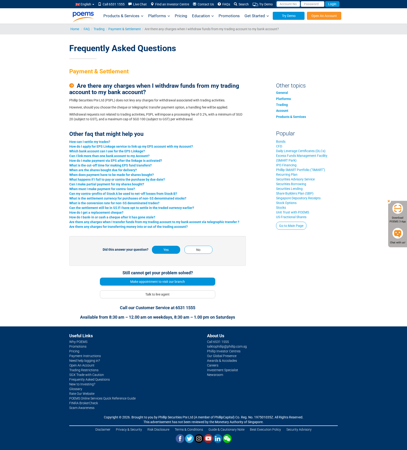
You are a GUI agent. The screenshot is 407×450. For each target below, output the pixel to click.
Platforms (157, 15)
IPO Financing (286, 165)
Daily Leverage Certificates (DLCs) (301, 151)
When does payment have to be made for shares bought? (111, 175)
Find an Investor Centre (171, 4)
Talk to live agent (157, 294)
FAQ (87, 29)
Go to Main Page (291, 226)
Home (74, 29)
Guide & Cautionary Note (226, 429)
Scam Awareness (81, 408)
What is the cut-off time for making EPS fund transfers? (110, 165)
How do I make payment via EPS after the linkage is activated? (115, 160)
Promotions (229, 15)
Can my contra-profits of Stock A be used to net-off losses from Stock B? (123, 194)
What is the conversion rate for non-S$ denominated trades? (114, 203)
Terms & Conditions (189, 429)
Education (201, 15)
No (198, 250)
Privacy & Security (129, 429)
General (282, 93)
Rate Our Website (81, 394)
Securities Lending (289, 189)
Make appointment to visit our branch (157, 281)
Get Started (254, 15)
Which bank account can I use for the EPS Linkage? (107, 151)
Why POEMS (78, 342)
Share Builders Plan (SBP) (294, 193)
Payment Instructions (85, 356)
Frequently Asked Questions (89, 379)
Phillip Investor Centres (223, 351)
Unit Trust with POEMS (292, 212)
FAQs (225, 4)
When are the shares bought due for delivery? (103, 170)
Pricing (181, 15)
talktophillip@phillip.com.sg (227, 346)
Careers (212, 365)
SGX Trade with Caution (86, 375)
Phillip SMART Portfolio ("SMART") (300, 170)
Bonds (280, 141)
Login (332, 4)
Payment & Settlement (124, 29)
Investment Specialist (222, 370)
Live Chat (139, 4)
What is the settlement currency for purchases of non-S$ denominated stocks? (127, 198)
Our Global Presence (221, 356)
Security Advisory (299, 429)
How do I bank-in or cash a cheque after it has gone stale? (112, 217)
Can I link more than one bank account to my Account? (109, 156)
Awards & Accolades (222, 360)
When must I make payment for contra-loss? (102, 189)
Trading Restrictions (83, 370)
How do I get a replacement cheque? (96, 212)
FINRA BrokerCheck (83, 403)
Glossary (75, 389)
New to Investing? (82, 384)
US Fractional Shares (291, 217)
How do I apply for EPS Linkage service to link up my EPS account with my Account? (131, 146)
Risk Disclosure (158, 429)
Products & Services (121, 15)
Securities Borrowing (291, 184)
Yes (166, 250)
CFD (279, 146)
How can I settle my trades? (89, 142)
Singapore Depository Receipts (298, 198)
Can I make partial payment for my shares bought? (106, 184)
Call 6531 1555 (113, 4)
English (86, 4)
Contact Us (205, 4)
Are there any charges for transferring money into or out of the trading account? (128, 227)
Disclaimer (102, 429)
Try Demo (265, 4)
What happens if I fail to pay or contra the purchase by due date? (117, 179)
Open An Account (324, 16)
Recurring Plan (286, 174)
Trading (99, 29)
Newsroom (215, 375)
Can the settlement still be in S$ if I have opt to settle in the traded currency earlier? (131, 208)
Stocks (281, 207)
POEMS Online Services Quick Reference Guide (102, 398)
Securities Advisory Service (295, 179)
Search (243, 4)
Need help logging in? (84, 360)
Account (282, 110)
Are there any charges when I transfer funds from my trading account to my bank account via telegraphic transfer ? (154, 222)
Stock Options (286, 203)
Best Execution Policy (265, 429)
